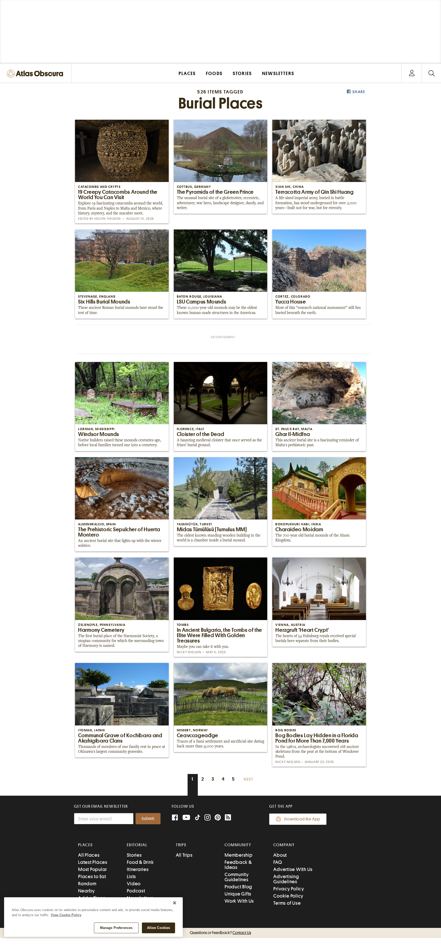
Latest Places (92, 862)
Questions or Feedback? (220, 933)
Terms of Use (287, 903)
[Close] (174, 902)
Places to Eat (92, 876)
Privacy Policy (288, 888)
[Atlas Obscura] (36, 74)
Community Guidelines (237, 877)
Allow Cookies (158, 928)
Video (134, 883)
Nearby (86, 890)
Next (248, 779)
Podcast (136, 890)
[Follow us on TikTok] (197, 818)
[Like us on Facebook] (175, 818)
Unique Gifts (238, 893)
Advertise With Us (293, 869)
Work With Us (239, 901)
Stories (134, 855)
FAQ (277, 862)
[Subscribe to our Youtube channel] (186, 818)
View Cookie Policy (66, 915)
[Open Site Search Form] (431, 73)
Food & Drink (140, 862)
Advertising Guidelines (286, 879)
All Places (89, 855)
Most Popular (92, 869)
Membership (239, 855)
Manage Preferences (116, 928)
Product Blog (238, 886)
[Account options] (411, 73)
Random (87, 883)
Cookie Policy (288, 895)
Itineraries (138, 869)
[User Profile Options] (412, 73)
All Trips (184, 855)
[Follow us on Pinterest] (218, 818)
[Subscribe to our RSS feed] (228, 818)
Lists (131, 876)
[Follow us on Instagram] (207, 818)
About (280, 855)
